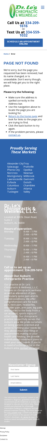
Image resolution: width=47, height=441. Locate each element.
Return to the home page (22, 116)
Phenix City (13, 169)
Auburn (11, 188)
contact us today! (29, 348)
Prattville (29, 166)
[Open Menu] (43, 7)
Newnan (28, 173)
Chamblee (29, 185)
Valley (27, 191)
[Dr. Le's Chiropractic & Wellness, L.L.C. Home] (23, 11)
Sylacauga (12, 166)
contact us (14, 135)
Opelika (28, 169)
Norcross (12, 173)
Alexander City (15, 163)
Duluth (27, 182)
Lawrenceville (15, 179)
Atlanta (28, 188)
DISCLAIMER (12, 413)
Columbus (13, 185)
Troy (26, 163)
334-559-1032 (29, 34)
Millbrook (29, 176)
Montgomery (14, 176)
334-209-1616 (29, 24)
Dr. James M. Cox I (28, 417)
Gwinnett (29, 179)
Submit (23, 389)
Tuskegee (12, 191)
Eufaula (11, 182)
